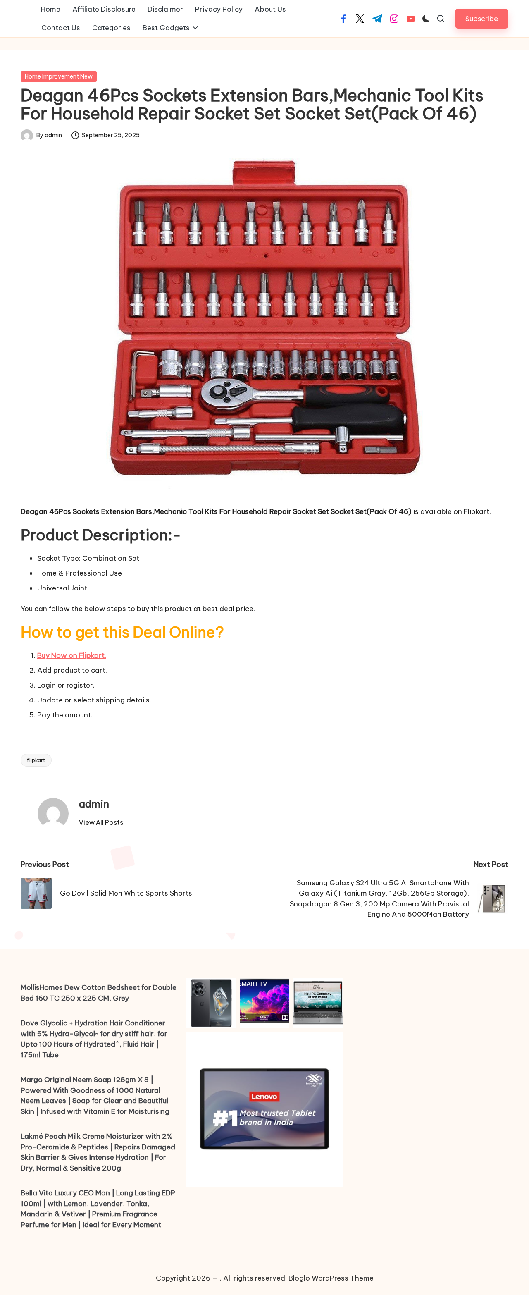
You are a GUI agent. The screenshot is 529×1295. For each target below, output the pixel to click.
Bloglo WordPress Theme (331, 1278)
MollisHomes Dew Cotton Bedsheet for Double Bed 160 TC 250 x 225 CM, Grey (98, 993)
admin (94, 804)
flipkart (36, 760)
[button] (481, 18)
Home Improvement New (59, 76)
